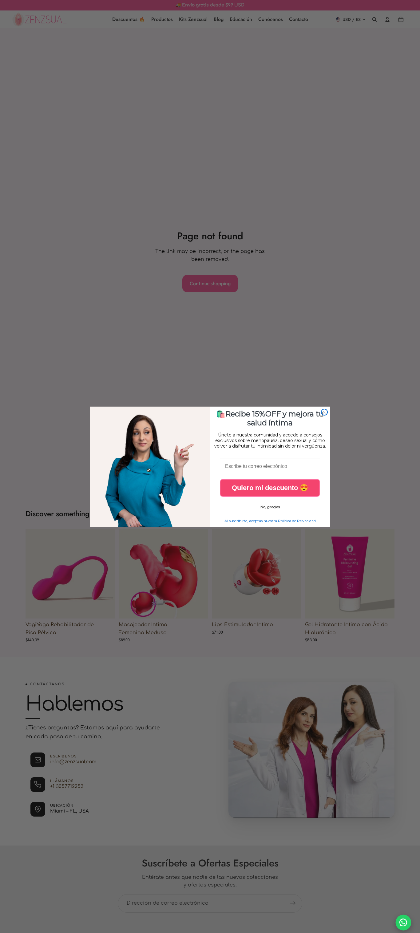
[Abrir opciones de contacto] (403, 923)
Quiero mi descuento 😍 (270, 488)
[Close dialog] (324, 412)
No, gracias (270, 507)
